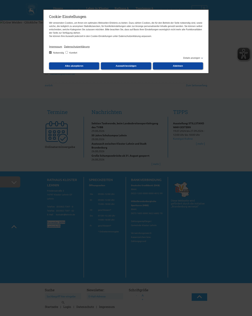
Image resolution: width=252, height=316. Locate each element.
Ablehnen (178, 66)
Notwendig (59, 53)
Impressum (55, 46)
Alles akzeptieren (74, 66)
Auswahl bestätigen (126, 66)
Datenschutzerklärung (77, 46)
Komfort (73, 53)
